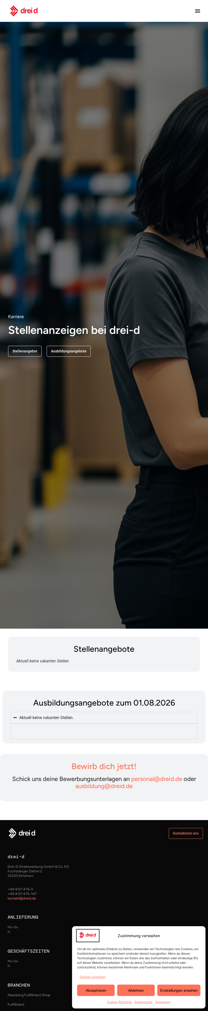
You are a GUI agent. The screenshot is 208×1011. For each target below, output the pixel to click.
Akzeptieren (96, 990)
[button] (197, 11)
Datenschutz (143, 1002)
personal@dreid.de (156, 778)
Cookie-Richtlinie (119, 1002)
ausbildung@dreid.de (104, 786)
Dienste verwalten (93, 977)
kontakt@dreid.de (22, 898)
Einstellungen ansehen (179, 990)
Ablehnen (136, 990)
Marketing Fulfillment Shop (29, 995)
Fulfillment (16, 1004)
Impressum (162, 1002)
